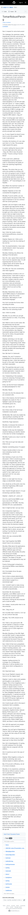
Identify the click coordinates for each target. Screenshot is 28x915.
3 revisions (5, 26)
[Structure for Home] (4, 845)
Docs (7, 907)
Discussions (13, 834)
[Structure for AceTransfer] (4, 884)
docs (11, 7)
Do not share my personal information (14, 908)
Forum (8, 834)
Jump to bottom (6, 22)
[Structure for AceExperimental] (4, 864)
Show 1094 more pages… (9, 893)
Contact (11, 907)
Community (22, 905)
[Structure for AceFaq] (4, 867)
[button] (24, 900)
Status (17, 905)
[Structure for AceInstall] (4, 871)
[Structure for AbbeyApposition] (4, 851)
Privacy (8, 905)
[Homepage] (14, 2)
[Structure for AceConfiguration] (4, 854)
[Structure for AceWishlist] (4, 890)
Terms (4, 905)
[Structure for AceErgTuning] (4, 861)
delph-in (6, 7)
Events (18, 834)
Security (13, 905)
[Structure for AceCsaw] (4, 858)
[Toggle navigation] (2, 2)
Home (5, 834)
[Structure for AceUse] (4, 887)
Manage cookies (18, 907)
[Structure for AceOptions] (4, 877)
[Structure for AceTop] (4, 880)
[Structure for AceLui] (4, 874)
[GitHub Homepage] (9, 911)
